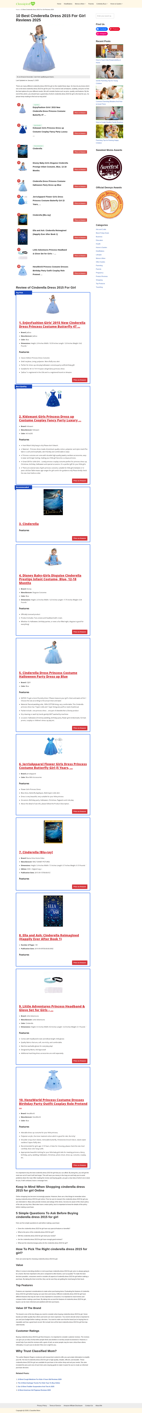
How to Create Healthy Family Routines (109, 122)
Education (99, 240)
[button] (85, 3)
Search (119, 16)
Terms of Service (55, 1405)
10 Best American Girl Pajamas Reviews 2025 (34, 1390)
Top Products (100, 283)
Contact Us (89, 1405)
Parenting (99, 265)
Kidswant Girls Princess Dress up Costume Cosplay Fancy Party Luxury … (50, 132)
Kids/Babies (68, 4)
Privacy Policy (42, 1405)
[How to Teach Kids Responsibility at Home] (109, 51)
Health (98, 244)
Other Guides (100, 262)
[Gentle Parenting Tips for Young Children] (109, 72)
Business (99, 237)
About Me (99, 1405)
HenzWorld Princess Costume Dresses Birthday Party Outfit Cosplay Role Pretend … (50, 270)
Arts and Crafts (101, 229)
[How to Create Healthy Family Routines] (109, 113)
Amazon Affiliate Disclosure (73, 1405)
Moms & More (100, 258)
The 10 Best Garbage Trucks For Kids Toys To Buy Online (39, 1383)
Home (59, 4)
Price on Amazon (80, 112)
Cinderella (37, 148)
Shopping (99, 280)
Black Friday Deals (102, 233)
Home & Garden (101, 247)
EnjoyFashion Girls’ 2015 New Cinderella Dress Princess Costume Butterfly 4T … (49, 111)
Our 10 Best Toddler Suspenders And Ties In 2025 (36, 1386)
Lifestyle (99, 255)
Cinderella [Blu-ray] (42, 215)
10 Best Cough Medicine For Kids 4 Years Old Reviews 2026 (40, 1379)
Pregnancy (99, 273)
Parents (91, 4)
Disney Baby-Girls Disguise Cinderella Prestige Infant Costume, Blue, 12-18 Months (50, 167)
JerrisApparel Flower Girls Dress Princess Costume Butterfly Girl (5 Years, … (49, 200)
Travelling (99, 287)
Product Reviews (102, 276)
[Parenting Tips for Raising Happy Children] (109, 132)
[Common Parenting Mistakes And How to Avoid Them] (109, 93)
